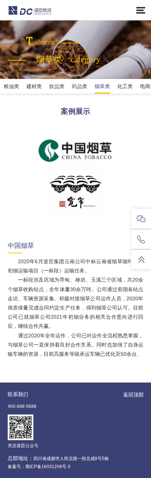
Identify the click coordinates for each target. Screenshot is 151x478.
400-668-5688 (22, 406)
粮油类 (11, 86)
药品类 (79, 86)
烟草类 (102, 86)
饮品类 (57, 86)
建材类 (34, 86)
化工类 (125, 86)
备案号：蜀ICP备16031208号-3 (39, 466)
